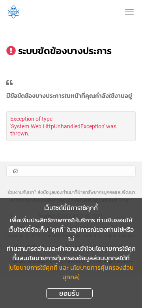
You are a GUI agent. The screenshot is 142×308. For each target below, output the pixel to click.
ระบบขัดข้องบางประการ (65, 50)
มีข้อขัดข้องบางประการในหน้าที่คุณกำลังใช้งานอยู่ (69, 96)
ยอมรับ (69, 293)
